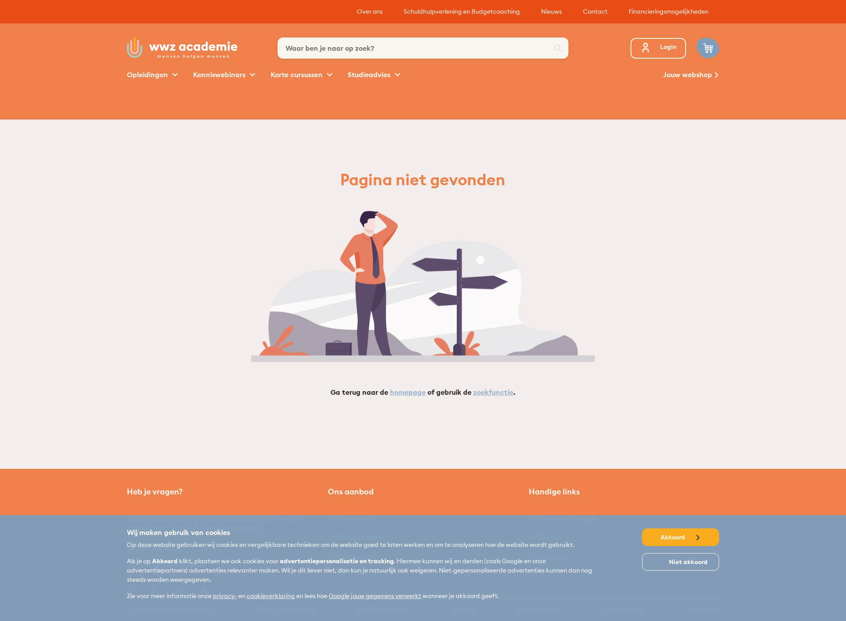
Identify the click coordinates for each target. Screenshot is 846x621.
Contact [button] (595, 11)
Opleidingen (148, 74)
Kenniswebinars (220, 74)
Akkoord (673, 537)
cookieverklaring (271, 596)
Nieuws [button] (551, 11)
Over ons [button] (369, 11)
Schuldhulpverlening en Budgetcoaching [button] (462, 11)
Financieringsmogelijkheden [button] (669, 11)
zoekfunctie (493, 392)
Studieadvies (370, 74)
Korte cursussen (297, 74)
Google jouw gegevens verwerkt (375, 596)
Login (668, 47)
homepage (408, 392)
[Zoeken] (557, 48)
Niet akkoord (688, 562)
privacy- (225, 596)
